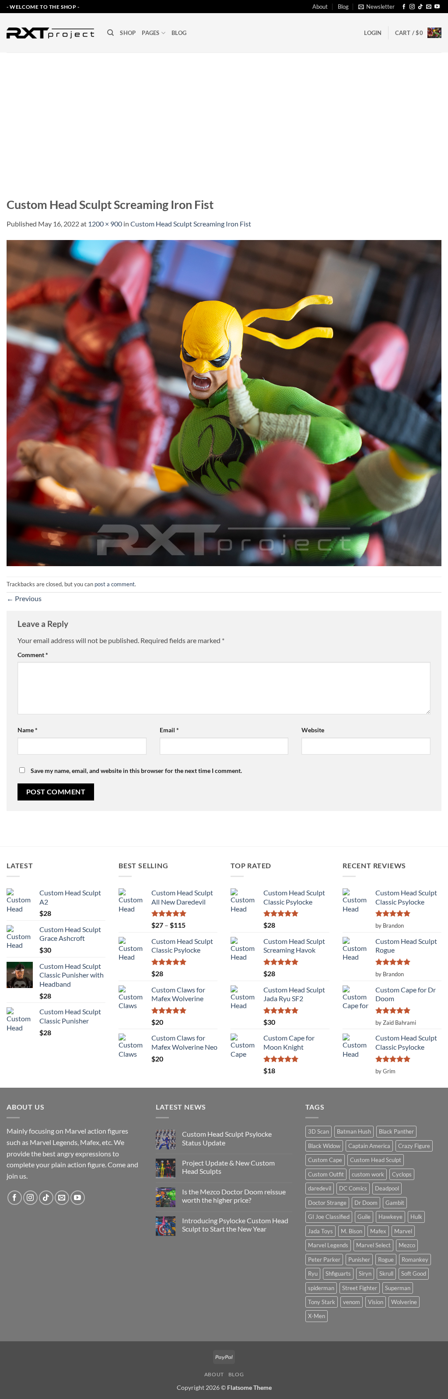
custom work (368, 1174)
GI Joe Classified (329, 1216)
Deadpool (387, 1188)
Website (312, 730)
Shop (128, 32)
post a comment (114, 584)
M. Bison (351, 1231)
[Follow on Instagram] (412, 7)
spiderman (321, 1287)
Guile (364, 1216)
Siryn (365, 1273)
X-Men (316, 1315)
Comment (33, 654)
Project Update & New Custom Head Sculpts (228, 1167)
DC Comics (353, 1188)
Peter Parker (324, 1259)
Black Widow (324, 1145)
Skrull (386, 1273)
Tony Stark (321, 1301)
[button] (376, 6)
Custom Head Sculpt (375, 1159)
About (320, 6)
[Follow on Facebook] (403, 7)
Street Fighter (359, 1287)
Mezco (407, 1245)
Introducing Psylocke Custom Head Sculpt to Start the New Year (235, 1224)
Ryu (313, 1273)
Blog (343, 6)
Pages (150, 32)
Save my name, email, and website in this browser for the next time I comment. (136, 770)
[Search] (110, 32)
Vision (375, 1301)
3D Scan (318, 1131)
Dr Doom (366, 1202)
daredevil (319, 1188)
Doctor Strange (327, 1202)
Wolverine (404, 1301)
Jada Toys (320, 1231)
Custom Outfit (326, 1174)
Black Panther (396, 1131)
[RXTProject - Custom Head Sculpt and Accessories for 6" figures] (50, 33)
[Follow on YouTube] (437, 7)
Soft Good (413, 1273)
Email (169, 730)
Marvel (403, 1231)
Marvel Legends (328, 1245)
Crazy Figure (414, 1145)
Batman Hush (354, 1131)
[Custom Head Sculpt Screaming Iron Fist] (224, 402)
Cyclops (402, 1174)
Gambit (394, 1202)
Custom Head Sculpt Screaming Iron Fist (190, 223)
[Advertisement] (224, 118)
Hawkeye (390, 1216)
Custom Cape (325, 1159)
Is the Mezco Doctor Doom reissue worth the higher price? (234, 1195)
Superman (397, 1287)
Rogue (386, 1259)
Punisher (359, 1259)
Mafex (378, 1231)
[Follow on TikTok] (420, 7)
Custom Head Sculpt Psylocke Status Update (227, 1138)
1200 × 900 (105, 223)
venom (351, 1301)
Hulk (416, 1216)
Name (28, 730)
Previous (24, 598)
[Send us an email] (428, 7)
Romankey (415, 1259)
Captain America (369, 1145)
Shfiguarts (338, 1273)
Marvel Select (373, 1245)
